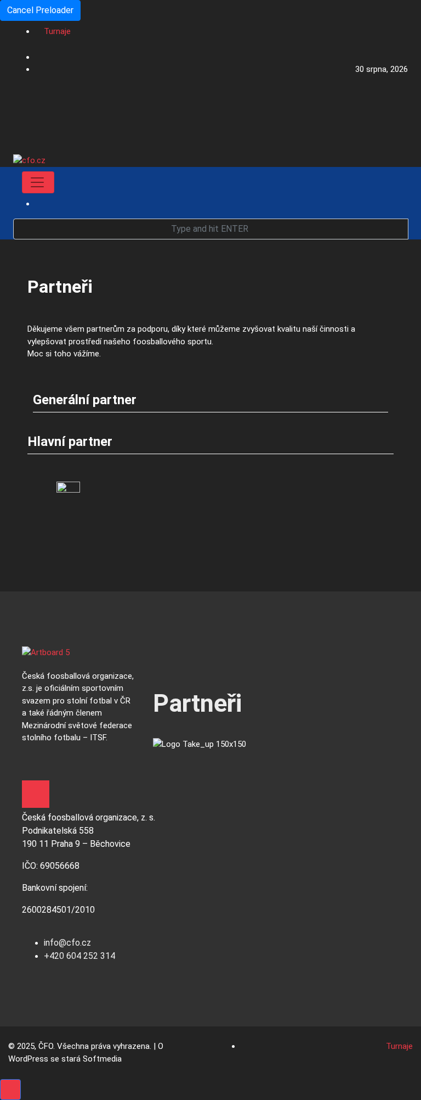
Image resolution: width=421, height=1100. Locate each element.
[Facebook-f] (35, 794)
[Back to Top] (10, 1089)
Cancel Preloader (40, 10)
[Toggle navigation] (38, 182)
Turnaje (57, 31)
